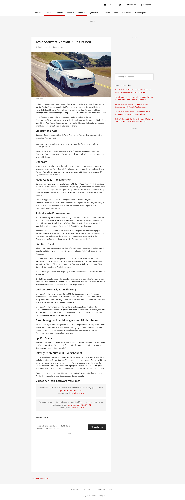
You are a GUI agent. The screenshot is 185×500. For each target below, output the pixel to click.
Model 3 (52, 426)
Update (52, 428)
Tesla (46, 428)
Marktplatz (98, 427)
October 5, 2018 (78, 393)
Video (57, 428)
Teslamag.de (44, 4)
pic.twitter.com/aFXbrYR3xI (71, 390)
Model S (59, 426)
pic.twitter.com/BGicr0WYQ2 (79, 405)
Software (39, 428)
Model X (66, 426)
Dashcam (44, 426)
